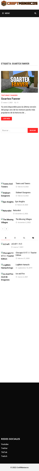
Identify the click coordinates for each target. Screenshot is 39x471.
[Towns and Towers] (7, 184)
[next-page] (6, 228)
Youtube (4, 444)
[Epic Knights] (7, 202)
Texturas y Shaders (9, 95)
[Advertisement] (19, 37)
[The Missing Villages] (7, 219)
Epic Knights (20, 201)
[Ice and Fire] (7, 274)
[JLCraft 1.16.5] (5, 244)
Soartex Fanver (10, 98)
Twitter (4, 448)
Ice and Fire (20, 274)
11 (17, 102)
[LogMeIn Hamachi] (7, 265)
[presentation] (5, 238)
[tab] (5, 238)
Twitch (4, 456)
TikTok (4, 452)
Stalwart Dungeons (23, 192)
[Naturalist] (6, 211)
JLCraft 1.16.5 (16, 244)
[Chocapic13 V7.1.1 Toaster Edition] (7, 253)
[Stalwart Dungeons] (7, 193)
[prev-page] (2, 228)
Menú (7, 13)
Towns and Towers (23, 183)
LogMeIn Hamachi (22, 264)
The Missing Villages (24, 219)
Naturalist (17, 210)
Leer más (6, 118)
